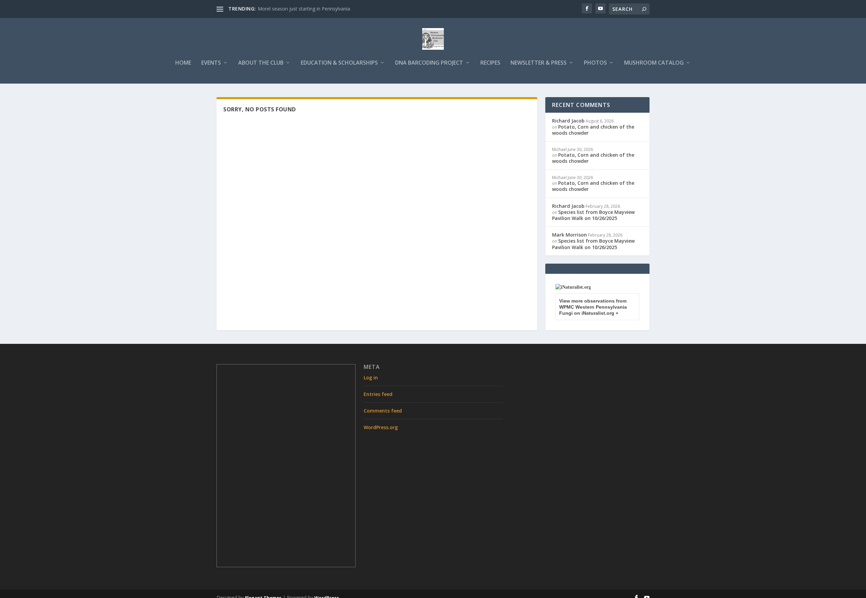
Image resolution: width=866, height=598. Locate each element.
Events (211, 63)
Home (183, 63)
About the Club (260, 63)
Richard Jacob (568, 120)
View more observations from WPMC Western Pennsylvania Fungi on (593, 307)
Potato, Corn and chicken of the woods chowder (593, 130)
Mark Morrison (569, 234)
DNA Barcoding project (429, 63)
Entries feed (378, 394)
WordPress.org (381, 427)
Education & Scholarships (339, 63)
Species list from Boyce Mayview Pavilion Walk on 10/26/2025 (593, 215)
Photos (595, 63)
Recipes (490, 63)
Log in (371, 377)
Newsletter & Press (538, 63)
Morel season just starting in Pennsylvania (304, 8)
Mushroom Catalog (654, 63)
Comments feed (383, 410)
